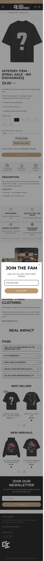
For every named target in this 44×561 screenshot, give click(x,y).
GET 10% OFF (21, 291)
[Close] (39, 264)
